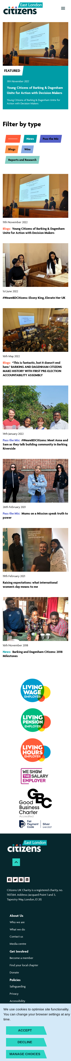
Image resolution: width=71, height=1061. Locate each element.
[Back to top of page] (16, 862)
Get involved (19, 951)
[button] (63, 8)
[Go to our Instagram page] (21, 879)
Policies (15, 980)
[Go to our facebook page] (9, 879)
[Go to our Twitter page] (15, 879)
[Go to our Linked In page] (27, 879)
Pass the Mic (51, 138)
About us (16, 915)
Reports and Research (22, 159)
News (30, 138)
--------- (13, 138)
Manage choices (24, 1054)
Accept (25, 1030)
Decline (25, 1042)
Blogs (11, 149)
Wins (27, 149)
